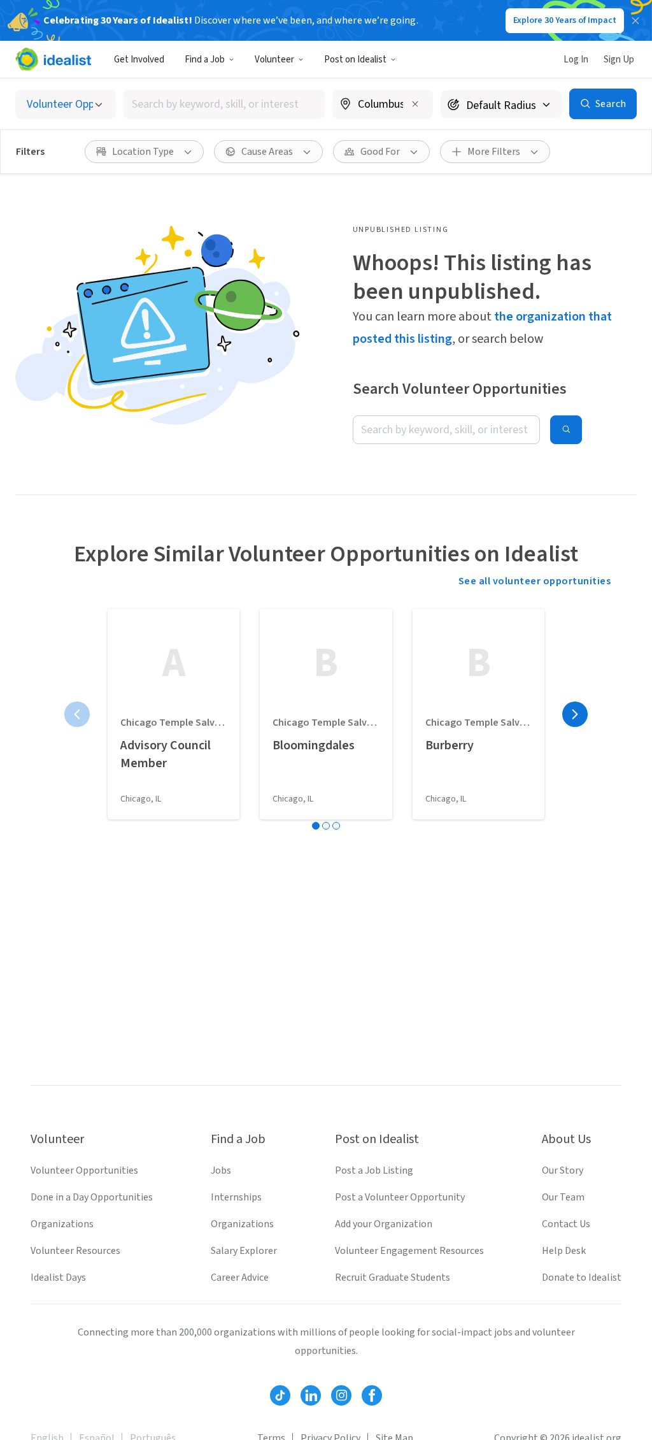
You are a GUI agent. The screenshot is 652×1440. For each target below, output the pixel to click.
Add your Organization (383, 1224)
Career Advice (240, 1278)
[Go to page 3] (336, 826)
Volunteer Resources (75, 1251)
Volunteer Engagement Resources (409, 1251)
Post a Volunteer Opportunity (400, 1197)
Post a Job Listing (374, 1170)
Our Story (562, 1170)
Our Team (563, 1197)
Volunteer (274, 59)
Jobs (221, 1170)
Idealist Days (58, 1278)
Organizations (62, 1224)
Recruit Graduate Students (392, 1278)
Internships (236, 1197)
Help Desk (564, 1251)
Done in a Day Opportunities (92, 1197)
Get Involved (139, 59)
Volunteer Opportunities (84, 1170)
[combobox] (224, 104)
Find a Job (205, 59)
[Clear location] (415, 104)
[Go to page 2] (326, 826)
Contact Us (566, 1224)
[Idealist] (53, 59)
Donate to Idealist (581, 1278)
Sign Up (619, 59)
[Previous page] (77, 714)
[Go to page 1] (316, 826)
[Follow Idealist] (280, 1395)
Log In (575, 59)
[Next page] (575, 714)
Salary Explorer (244, 1251)
